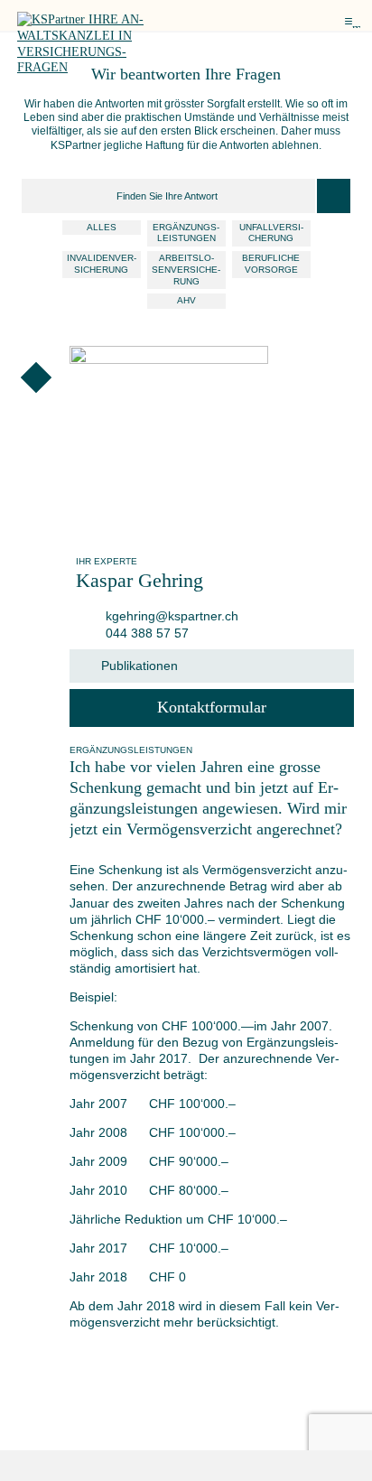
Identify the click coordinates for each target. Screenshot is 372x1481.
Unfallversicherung (271, 233)
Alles (101, 227)
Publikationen (139, 665)
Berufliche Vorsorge (271, 264)
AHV (186, 300)
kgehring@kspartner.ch (170, 616)
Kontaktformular (211, 707)
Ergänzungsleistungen (186, 233)
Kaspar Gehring (139, 580)
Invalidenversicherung (101, 264)
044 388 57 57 (145, 633)
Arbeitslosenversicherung (186, 269)
